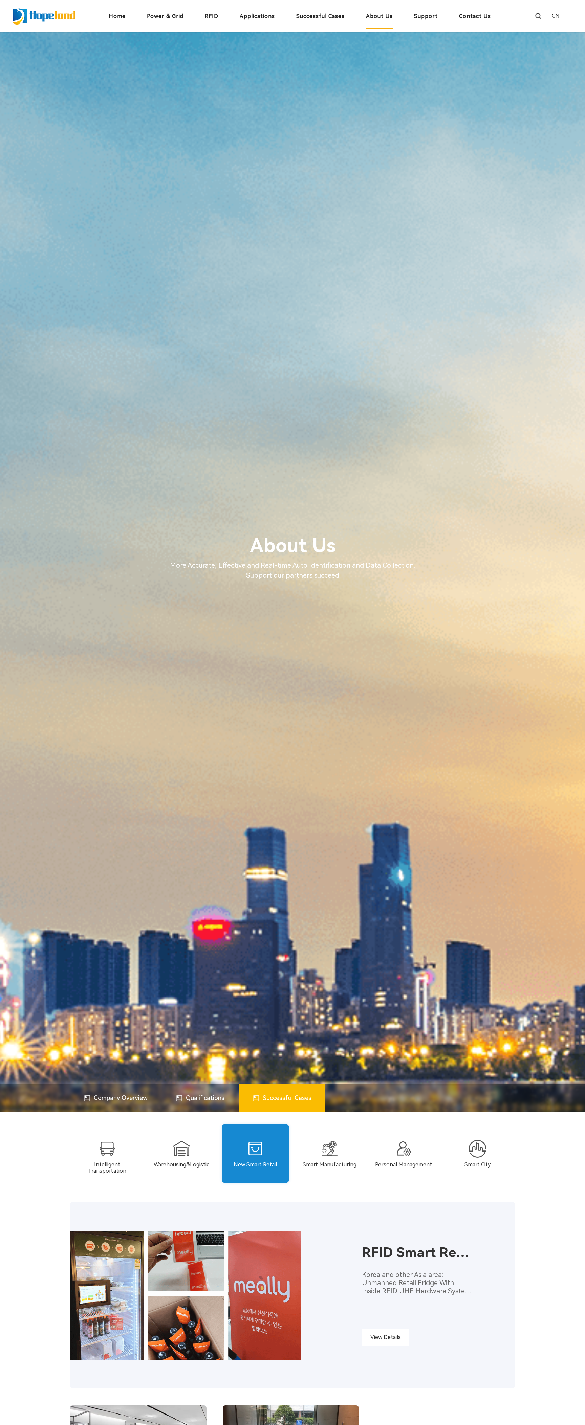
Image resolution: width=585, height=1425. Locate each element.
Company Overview (120, 1097)
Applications (257, 16)
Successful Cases (320, 16)
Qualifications (204, 1097)
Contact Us (475, 16)
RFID (211, 16)
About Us (379, 16)
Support (426, 16)
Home (117, 16)
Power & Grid (165, 16)
